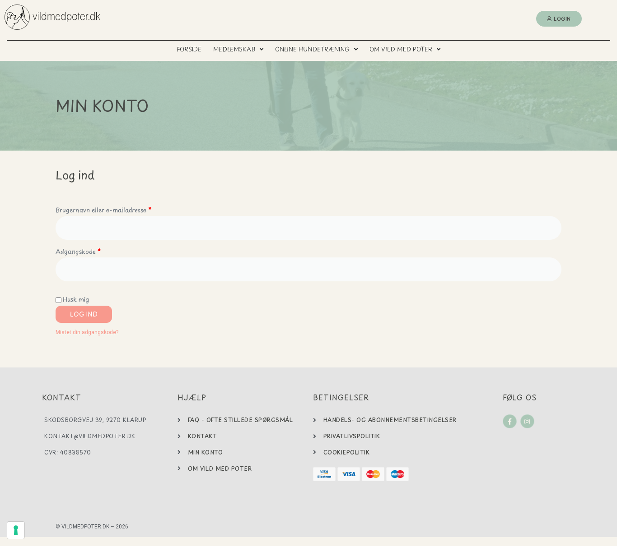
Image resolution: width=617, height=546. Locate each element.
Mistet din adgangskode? (87, 332)
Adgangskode (92, 250)
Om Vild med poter (400, 49)
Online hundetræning (312, 49)
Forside (189, 49)
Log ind (84, 314)
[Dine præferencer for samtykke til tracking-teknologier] (15, 530)
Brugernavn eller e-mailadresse (117, 209)
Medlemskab (234, 49)
